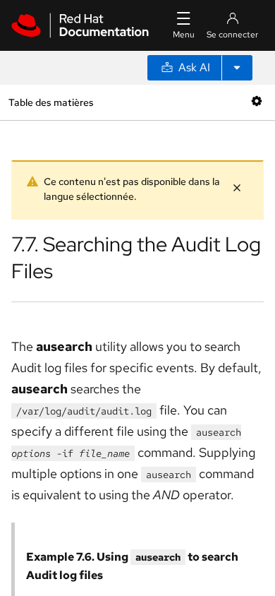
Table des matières (51, 102)
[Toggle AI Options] (236, 68)
